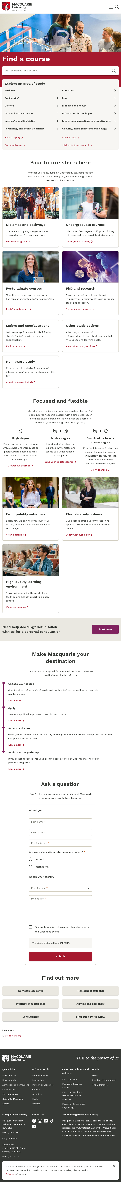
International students (30, 1003)
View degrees (99, 469)
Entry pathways (13, 145)
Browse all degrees (19, 465)
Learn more (15, 700)
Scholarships (69, 137)
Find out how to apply (90, 1016)
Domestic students (30, 990)
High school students (90, 990)
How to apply (12, 137)
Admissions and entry (90, 1003)
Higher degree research (75, 145)
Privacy (10, 1174)
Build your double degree (58, 461)
